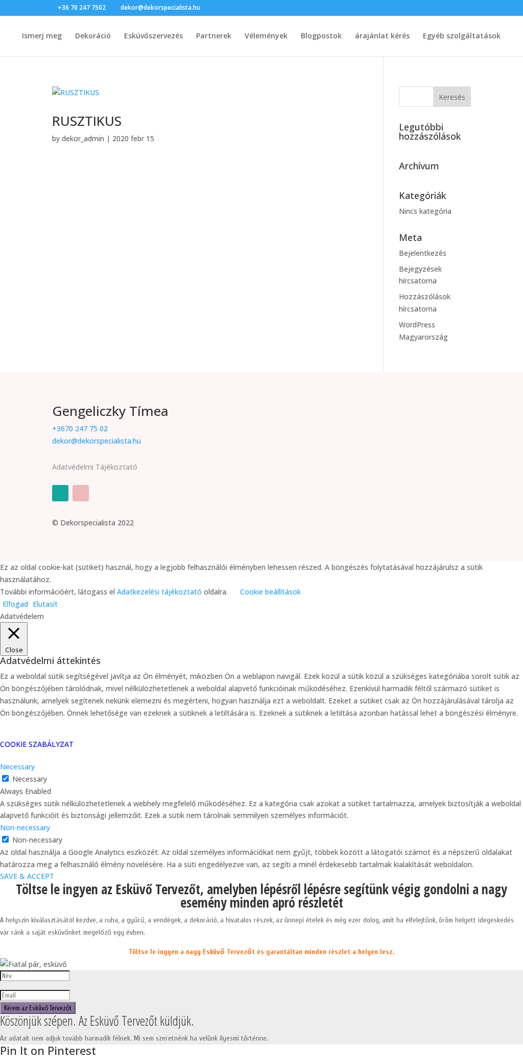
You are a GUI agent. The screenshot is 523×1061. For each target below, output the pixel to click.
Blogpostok (321, 36)
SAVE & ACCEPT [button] (27, 876)
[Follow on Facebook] (60, 493)
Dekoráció (93, 36)
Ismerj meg (42, 36)
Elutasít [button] (45, 604)
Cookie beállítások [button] (270, 591)
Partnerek (213, 36)
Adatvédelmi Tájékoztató (94, 467)
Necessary (29, 779)
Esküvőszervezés (153, 36)
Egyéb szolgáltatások (462, 36)
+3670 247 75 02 (80, 428)
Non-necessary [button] (25, 827)
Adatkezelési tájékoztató (159, 591)
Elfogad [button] (15, 604)
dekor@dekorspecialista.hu (96, 441)
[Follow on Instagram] (81, 493)
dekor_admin (83, 138)
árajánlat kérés (382, 36)
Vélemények (266, 36)
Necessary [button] (17, 766)
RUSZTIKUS (87, 121)
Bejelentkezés (422, 253)
